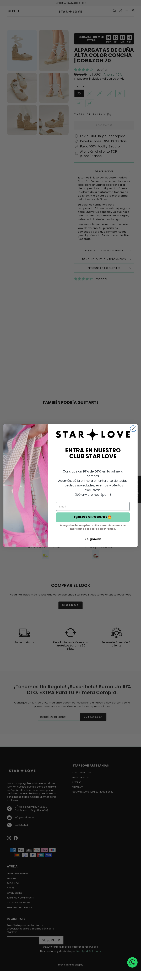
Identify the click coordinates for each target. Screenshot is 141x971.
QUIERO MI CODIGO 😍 (93, 517)
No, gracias (92, 539)
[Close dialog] (133, 429)
